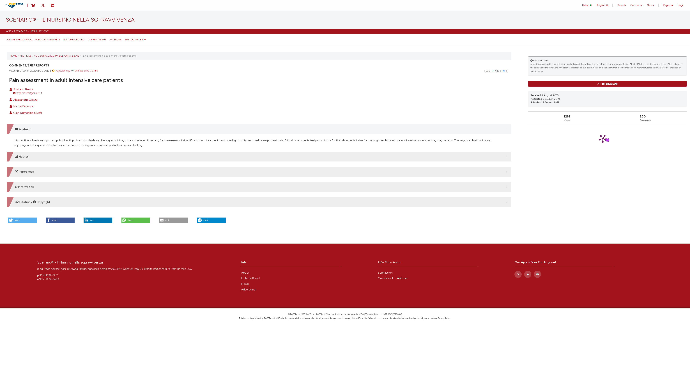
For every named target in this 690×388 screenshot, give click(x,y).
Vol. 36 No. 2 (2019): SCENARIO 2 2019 (56, 55)
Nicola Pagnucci (23, 106)
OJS (189, 269)
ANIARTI (116, 269)
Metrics (23, 156)
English (601, 5)
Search (621, 5)
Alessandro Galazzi (25, 99)
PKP (173, 269)
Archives (115, 39)
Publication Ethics (47, 39)
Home (13, 55)
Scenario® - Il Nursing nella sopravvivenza (70, 20)
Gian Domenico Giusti (27, 113)
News (650, 5)
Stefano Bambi (23, 89)
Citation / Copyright (34, 202)
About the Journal (19, 39)
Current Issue (97, 39)
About (245, 272)
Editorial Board (73, 39)
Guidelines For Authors (393, 278)
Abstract (24, 129)
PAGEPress (321, 314)
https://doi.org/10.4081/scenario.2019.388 (77, 70)
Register (668, 5)
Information (25, 187)
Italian (586, 5)
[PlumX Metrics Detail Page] (607, 138)
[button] (22, 220)
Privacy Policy (444, 318)
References (26, 171)
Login (681, 5)
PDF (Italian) (609, 83)
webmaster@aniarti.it (29, 93)
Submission (385, 272)
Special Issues (134, 39)
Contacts (636, 5)
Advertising (248, 289)
